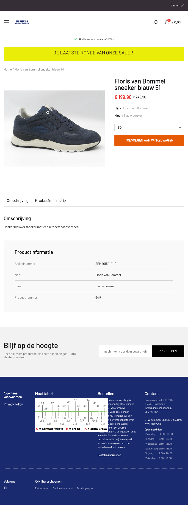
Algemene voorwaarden (13, 395)
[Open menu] (6, 22)
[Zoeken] (156, 22)
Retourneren (42, 488)
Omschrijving (17, 200)
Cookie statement (63, 488)
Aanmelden (168, 351)
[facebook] (5, 488)
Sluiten (175, 5)
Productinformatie (50, 200)
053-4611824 (152, 411)
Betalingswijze (85, 488)
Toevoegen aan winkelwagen (149, 140)
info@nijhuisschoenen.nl (158, 408)
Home (8, 69)
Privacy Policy (13, 404)
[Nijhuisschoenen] (22, 22)
